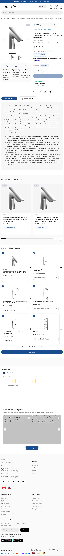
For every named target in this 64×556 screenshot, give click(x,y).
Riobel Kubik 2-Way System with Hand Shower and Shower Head (14, 332)
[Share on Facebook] (40, 92)
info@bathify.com (6, 460)
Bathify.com (57, 550)
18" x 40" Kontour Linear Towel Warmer (43, 301)
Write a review (47, 29)
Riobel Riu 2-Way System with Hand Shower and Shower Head (45, 269)
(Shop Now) (46, 1)
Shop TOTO (36, 43)
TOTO (4, 215)
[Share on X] (45, 92)
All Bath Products (11, 18)
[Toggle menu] (2, 6)
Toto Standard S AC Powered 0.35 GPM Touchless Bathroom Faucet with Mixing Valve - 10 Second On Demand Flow (46, 219)
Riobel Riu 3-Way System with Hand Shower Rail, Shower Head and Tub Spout (15, 302)
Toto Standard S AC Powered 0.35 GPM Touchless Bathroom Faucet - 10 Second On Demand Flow (15, 219)
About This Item (8, 98)
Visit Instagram (32, 448)
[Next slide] (61, 239)
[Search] (60, 13)
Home (3, 18)
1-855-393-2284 (6, 463)
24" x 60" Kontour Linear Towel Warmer (43, 331)
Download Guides (28, 98)
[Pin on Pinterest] (50, 92)
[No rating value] (37, 29)
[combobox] (32, 13)
